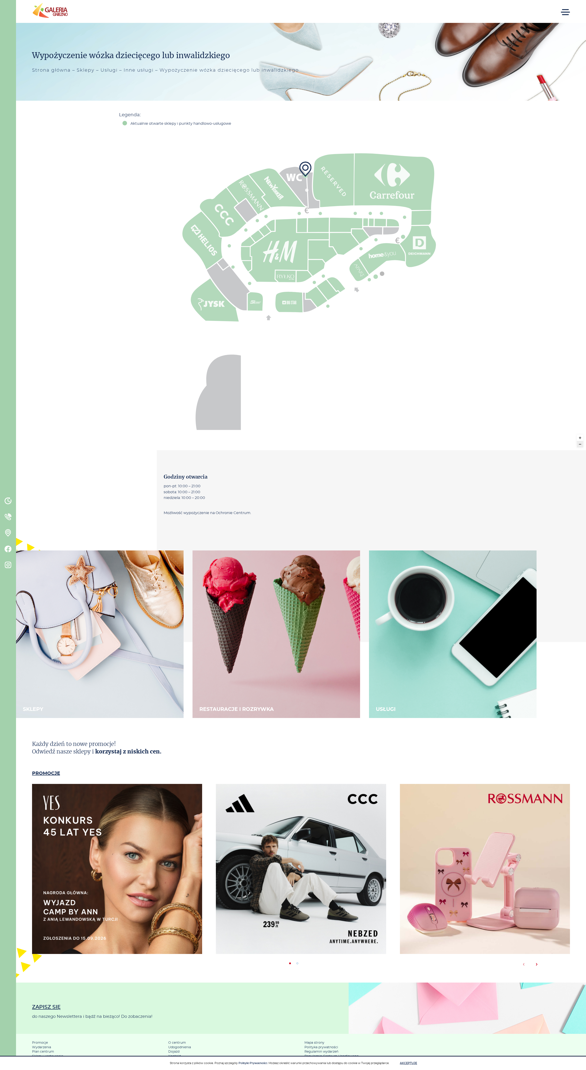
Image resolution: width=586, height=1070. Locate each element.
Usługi (109, 70)
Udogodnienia (179, 1047)
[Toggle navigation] (565, 9)
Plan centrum (43, 1051)
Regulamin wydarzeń (321, 1051)
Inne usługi (139, 70)
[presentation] (523, 964)
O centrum (177, 1042)
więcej (117, 888)
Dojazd (173, 1051)
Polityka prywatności (321, 1047)
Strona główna (51, 70)
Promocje (40, 1042)
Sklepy (86, 70)
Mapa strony (314, 1042)
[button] (290, 963)
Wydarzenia (41, 1047)
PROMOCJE (46, 773)
